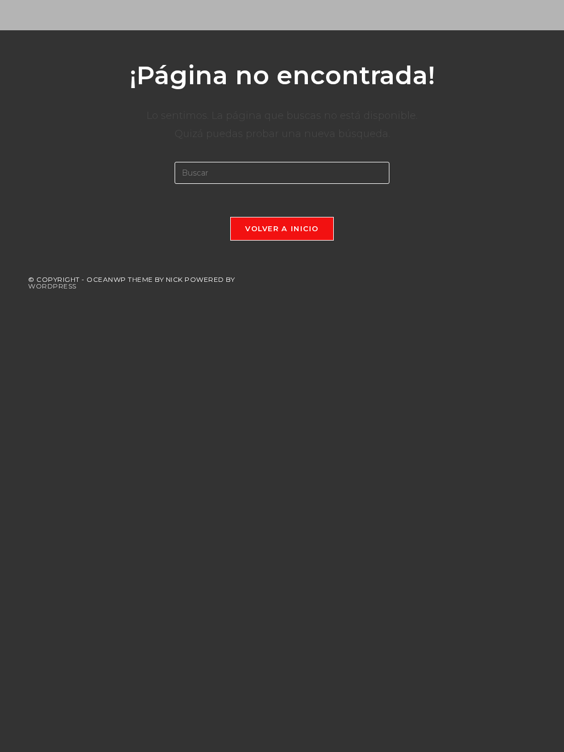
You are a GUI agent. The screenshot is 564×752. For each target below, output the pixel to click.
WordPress (52, 286)
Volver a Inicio (282, 228)
